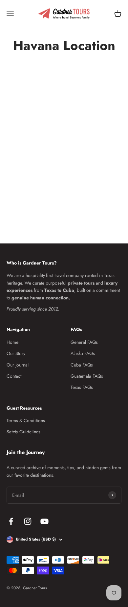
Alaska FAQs (83, 353)
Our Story (16, 353)
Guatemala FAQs (87, 376)
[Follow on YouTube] (44, 521)
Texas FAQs (82, 387)
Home (12, 342)
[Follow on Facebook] (11, 521)
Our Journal (18, 365)
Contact (14, 376)
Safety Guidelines (23, 431)
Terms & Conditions (26, 420)
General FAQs (84, 342)
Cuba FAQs (82, 365)
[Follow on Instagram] (27, 521)
